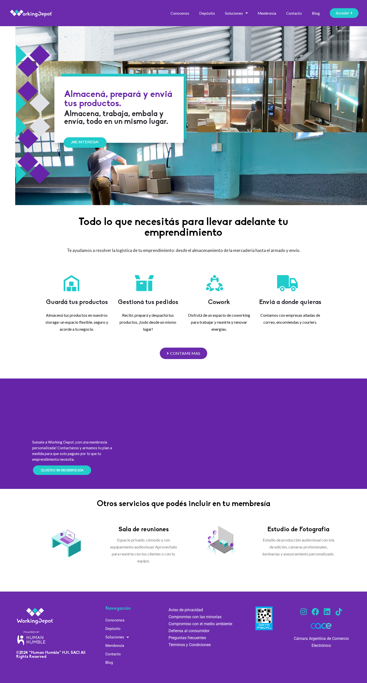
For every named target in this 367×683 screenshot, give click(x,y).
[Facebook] (315, 612)
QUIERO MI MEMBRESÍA (62, 470)
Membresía (267, 13)
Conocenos (180, 13)
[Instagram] (303, 612)
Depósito (207, 13)
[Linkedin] (327, 612)
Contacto (294, 13)
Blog (316, 13)
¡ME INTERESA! (69, 142)
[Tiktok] (339, 612)
